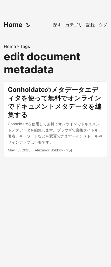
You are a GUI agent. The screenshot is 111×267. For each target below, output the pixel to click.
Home (13, 25)
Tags (25, 46)
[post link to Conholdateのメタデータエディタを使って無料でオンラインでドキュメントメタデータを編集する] (55, 119)
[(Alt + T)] (28, 25)
